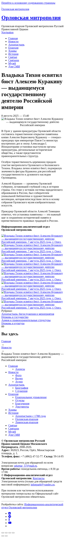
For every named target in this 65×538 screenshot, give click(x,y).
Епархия (13, 47)
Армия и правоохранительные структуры (26, 320)
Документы (22, 406)
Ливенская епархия (26, 422)
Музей (12, 63)
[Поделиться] (6, 532)
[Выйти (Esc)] (2, 532)
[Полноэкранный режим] (9, 532)
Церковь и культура (12, 323)
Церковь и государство (14, 317)
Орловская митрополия (31, 17)
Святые (12, 57)
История (13, 54)
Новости (13, 41)
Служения (21, 391)
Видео (19, 378)
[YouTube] (9, 522)
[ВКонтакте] (9, 513)
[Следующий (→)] (6, 535)
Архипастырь (16, 44)
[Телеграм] (9, 516)
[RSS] (9, 525)
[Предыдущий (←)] (2, 535)
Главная (13, 38)
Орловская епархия (26, 419)
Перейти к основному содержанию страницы (28, 2)
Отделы (19, 400)
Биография (21, 387)
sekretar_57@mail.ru (25, 465)
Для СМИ (14, 66)
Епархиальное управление (31, 397)
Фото (18, 375)
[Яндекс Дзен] (9, 519)
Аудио (19, 381)
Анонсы (20, 369)
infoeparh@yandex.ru (43, 484)
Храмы (12, 50)
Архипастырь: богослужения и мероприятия (27, 313)
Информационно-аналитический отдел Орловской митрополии (32, 506)
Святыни (13, 60)
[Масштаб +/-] (13, 532)
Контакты (38, 478)
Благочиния (22, 403)
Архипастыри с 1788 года (30, 416)
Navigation (7, 32)
